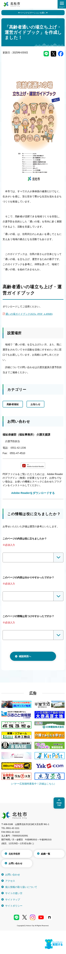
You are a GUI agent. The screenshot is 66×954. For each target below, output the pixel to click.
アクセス (10, 881)
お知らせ (35, 404)
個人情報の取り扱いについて (21, 887)
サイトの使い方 (13, 893)
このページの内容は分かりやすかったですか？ (28, 577)
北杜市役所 (14, 853)
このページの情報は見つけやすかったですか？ (28, 616)
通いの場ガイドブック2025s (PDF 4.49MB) (29, 314)
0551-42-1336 (18, 447)
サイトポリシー (13, 905)
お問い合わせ (15, 863)
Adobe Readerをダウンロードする (33, 493)
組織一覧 (45, 853)
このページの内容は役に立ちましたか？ (25, 538)
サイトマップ (12, 899)
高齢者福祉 (13, 404)
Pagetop (59, 804)
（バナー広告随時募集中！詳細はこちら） (33, 783)
